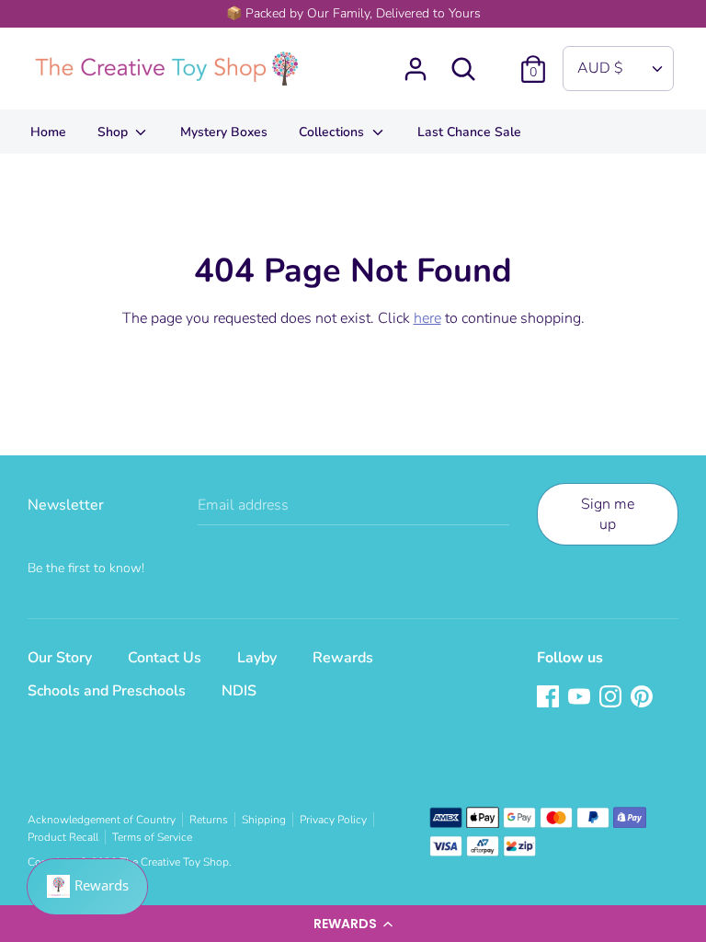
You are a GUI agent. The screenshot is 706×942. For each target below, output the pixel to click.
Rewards (343, 658)
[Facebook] (550, 698)
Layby (257, 658)
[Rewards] (87, 886)
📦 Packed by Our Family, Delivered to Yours (353, 13)
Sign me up (607, 514)
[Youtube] (581, 698)
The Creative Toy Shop (174, 862)
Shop (114, 132)
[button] (353, 923)
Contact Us (164, 658)
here (427, 318)
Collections (333, 132)
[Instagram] (612, 698)
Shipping (264, 819)
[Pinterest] (643, 698)
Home (48, 132)
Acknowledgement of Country (102, 819)
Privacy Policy (333, 819)
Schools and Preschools (107, 691)
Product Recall (63, 837)
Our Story (60, 658)
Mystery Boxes (224, 132)
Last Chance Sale (469, 132)
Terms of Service (152, 837)
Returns (208, 819)
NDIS (239, 691)
